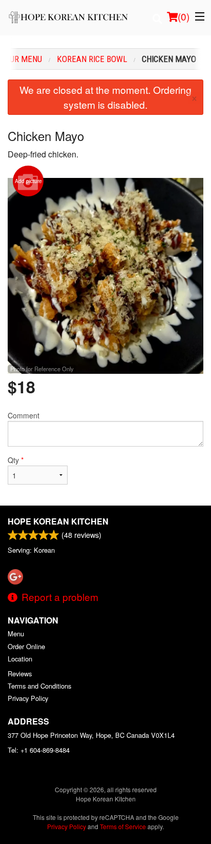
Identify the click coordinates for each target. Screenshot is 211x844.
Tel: (39, 750)
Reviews (20, 673)
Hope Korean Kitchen (58, 521)
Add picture (28, 181)
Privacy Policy (28, 698)
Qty (16, 460)
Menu (16, 633)
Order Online (26, 646)
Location (20, 659)
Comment (23, 415)
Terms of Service (123, 826)
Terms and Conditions (39, 686)
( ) (183, 16)
